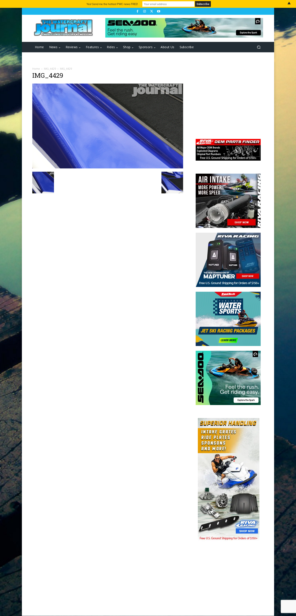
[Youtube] (158, 11)
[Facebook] (137, 11)
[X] (151, 11)
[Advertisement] (226, 100)
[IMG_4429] (107, 167)
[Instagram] (144, 11)
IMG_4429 (50, 69)
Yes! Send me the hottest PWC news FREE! (112, 4)
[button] (259, 47)
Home (36, 69)
